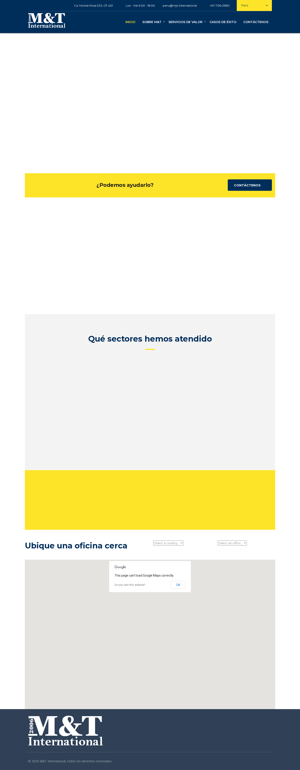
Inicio (130, 22)
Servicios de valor (185, 22)
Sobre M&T (151, 22)
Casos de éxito (223, 22)
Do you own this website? (130, 584)
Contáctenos (255, 22)
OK (178, 585)
